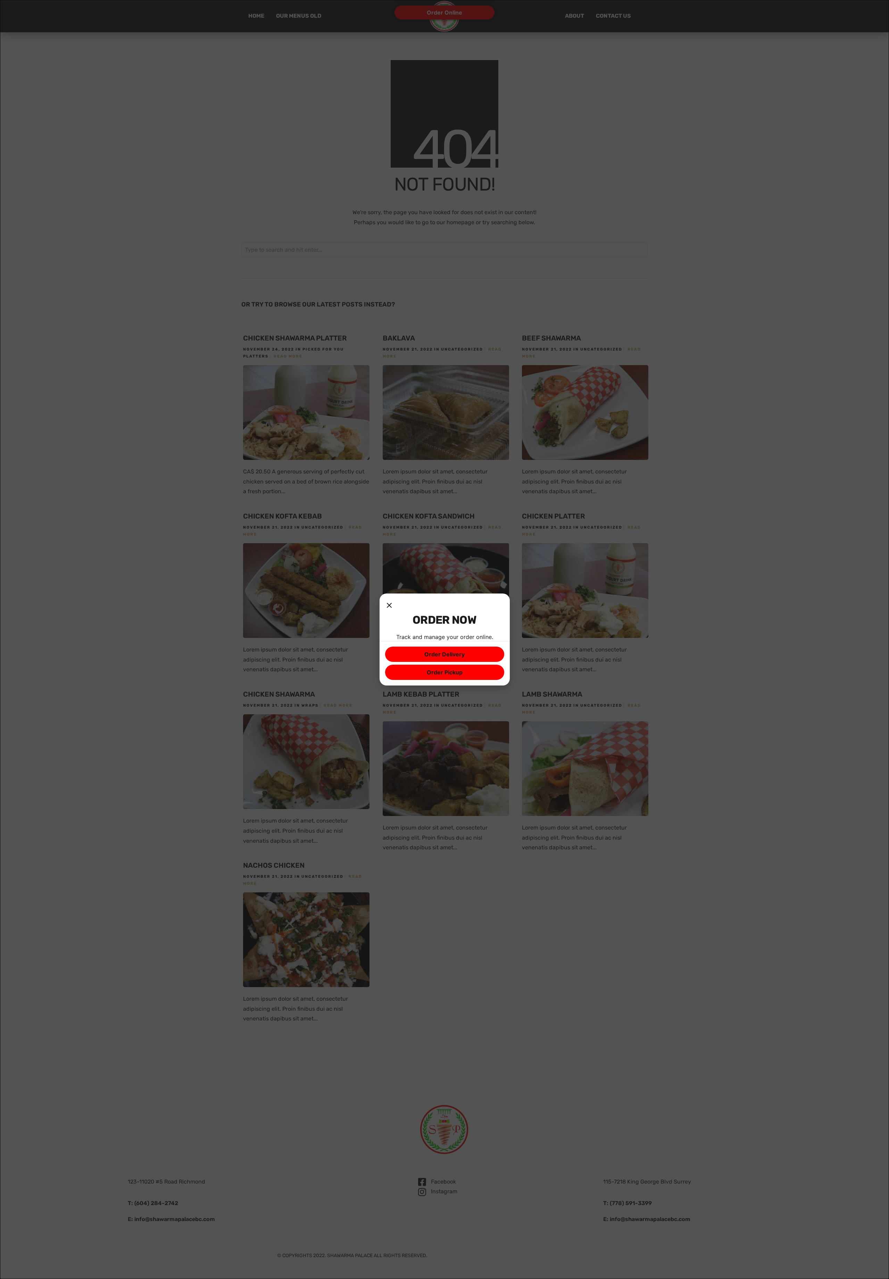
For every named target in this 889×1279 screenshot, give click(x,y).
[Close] (389, 606)
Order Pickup (445, 672)
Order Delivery (444, 654)
